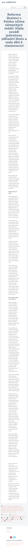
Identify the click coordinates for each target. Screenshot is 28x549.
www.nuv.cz (8, 546)
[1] (9, 132)
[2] (11, 352)
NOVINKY (8, 529)
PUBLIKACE (8, 532)
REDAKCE (8, 531)
